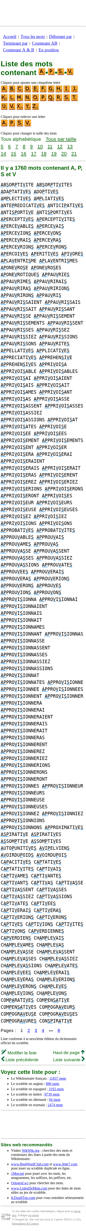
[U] (4, 109)
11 (50, 146)
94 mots (54, 1100)
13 (70, 146)
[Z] (36, 109)
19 (54, 153)
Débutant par (60, 36)
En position (49, 49)
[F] (43, 91)
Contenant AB (44, 43)
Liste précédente (21, 1059)
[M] (20, 100)
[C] (20, 91)
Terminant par (15, 43)
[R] (59, 100)
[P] (43, 100)
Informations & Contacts (25, 1223)
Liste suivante (67, 1059)
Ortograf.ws (19, 1183)
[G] (51, 91)
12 (60, 146)
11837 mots (57, 1078)
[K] (4, 100)
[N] (28, 100)
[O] (36, 100)
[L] (12, 100)
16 (23, 153)
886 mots (52, 1084)
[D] (28, 91)
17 (33, 153)
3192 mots (56, 1089)
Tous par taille (61, 139)
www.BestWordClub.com (30, 1164)
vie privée (33, 1215)
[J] (75, 91)
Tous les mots (33, 36)
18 (44, 153)
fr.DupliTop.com (23, 1198)
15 (13, 153)
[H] (59, 91)
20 (64, 153)
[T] (75, 100)
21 (74, 153)
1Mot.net (17, 1173)
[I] (67, 91)
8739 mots (52, 1094)
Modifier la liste (21, 1052)
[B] (12, 91)
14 (3, 153)
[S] (67, 100)
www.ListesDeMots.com (29, 1188)
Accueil (9, 36)
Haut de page (67, 1052)
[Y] (28, 109)
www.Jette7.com (65, 1164)
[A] (4, 91)
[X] (20, 109)
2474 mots (55, 1105)
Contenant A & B (18, 49)
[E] (36, 91)
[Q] (51, 100)
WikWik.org (30, 1150)
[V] (12, 109)
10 (40, 146)
